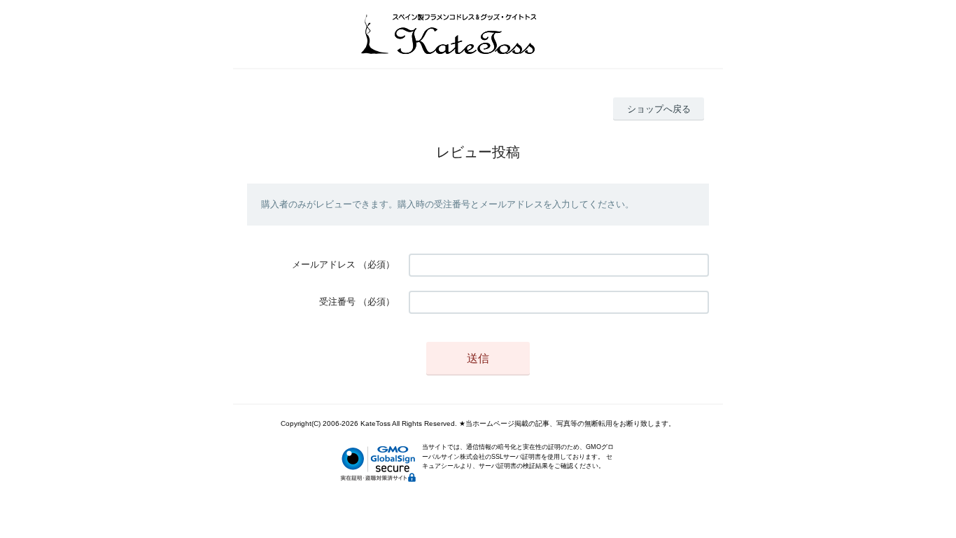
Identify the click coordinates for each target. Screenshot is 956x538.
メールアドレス (324, 264)
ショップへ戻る (659, 109)
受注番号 (337, 301)
